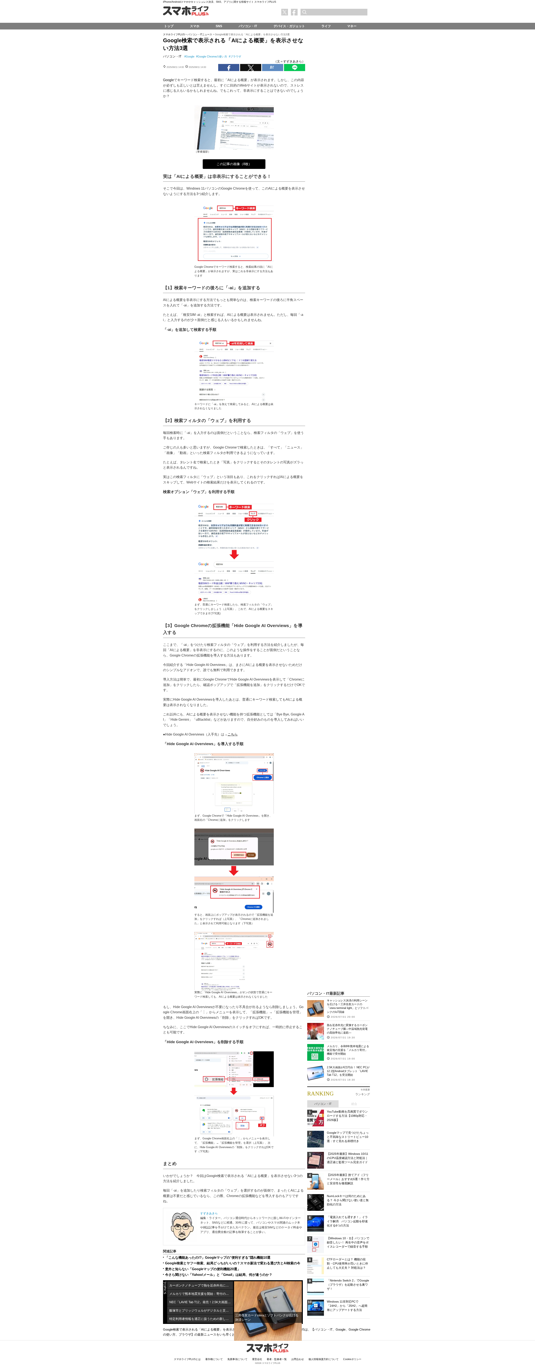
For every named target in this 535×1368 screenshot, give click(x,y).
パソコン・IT (172, 56)
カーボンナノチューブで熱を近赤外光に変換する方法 (201, 1285)
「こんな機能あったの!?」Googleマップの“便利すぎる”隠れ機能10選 (217, 1257)
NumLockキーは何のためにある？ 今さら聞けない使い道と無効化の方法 (348, 1200)
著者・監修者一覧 (277, 1359)
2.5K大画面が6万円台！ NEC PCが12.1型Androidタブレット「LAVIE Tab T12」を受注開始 (348, 1071)
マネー (352, 26)
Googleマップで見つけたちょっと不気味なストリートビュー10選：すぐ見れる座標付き (348, 1136)
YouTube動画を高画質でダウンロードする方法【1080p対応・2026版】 (347, 1115)
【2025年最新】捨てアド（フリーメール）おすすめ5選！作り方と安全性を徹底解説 (348, 1179)
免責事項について (237, 1359)
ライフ (326, 26)
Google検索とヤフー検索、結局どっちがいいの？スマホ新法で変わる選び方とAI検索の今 (232, 1263)
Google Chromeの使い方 (212, 56)
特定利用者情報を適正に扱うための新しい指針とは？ (201, 1319)
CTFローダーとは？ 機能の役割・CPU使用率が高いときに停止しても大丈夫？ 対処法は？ (347, 1263)
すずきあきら (209, 1213)
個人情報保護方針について (323, 1359)
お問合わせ (297, 1359)
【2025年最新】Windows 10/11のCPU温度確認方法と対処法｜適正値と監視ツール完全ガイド (347, 1158)
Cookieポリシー (352, 1359)
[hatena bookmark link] (272, 67)
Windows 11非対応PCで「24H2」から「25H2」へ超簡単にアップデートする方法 (347, 1305)
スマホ (194, 26)
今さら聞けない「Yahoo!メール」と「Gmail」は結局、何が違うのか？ (218, 1274)
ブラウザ (235, 56)
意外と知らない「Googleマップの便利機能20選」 (203, 1269)
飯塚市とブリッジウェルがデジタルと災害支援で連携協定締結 (201, 1310)
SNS (219, 26)
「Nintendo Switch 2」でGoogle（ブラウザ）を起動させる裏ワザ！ (348, 1284)
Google (190, 56)
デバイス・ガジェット (289, 26)
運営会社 (257, 1359)
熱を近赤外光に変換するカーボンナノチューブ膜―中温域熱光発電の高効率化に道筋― (347, 1029)
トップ (168, 26)
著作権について (214, 1359)
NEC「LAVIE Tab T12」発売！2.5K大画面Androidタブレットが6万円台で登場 (201, 1302)
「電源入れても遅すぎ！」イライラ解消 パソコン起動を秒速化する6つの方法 (347, 1221)
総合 (354, 1103)
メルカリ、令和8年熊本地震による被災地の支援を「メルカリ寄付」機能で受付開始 (348, 1050)
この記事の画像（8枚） (234, 164)
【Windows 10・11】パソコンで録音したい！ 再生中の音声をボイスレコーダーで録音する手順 (348, 1242)
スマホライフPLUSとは (187, 1359)
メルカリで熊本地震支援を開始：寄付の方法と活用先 (201, 1293)
